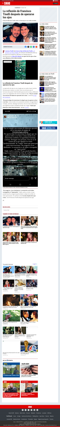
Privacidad (30, 419)
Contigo (19, 416)
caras (11, 382)
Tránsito (51, 419)
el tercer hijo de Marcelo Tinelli (23, 51)
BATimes (49, 413)
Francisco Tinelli (9, 51)
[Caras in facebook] (25, 410)
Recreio (47, 416)
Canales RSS (9, 419)
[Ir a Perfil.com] (55, 1)
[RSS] (34, 410)
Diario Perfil (11, 413)
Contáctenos (24, 419)
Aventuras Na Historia (26, 416)
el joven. (27, 107)
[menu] (3, 3)
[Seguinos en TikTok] (31, 410)
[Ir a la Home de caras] (7, 4)
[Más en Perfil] (10, 360)
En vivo (56, 3)
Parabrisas (38, 413)
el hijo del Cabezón (16, 56)
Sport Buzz (42, 416)
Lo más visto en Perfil (47, 74)
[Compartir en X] (28, 47)
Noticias (17, 413)
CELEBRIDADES (17, 7)
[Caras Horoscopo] (48, 129)
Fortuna (28, 413)
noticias (11, 364)
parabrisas (29, 382)
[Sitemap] (37, 410)
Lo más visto (44, 24)
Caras (14, 416)
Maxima (51, 416)
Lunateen (44, 413)
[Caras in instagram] (23, 410)
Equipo (35, 419)
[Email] (36, 47)
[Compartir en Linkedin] (34, 47)
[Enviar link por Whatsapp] (31, 47)
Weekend (33, 413)
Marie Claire (22, 413)
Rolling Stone (35, 416)
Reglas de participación (43, 419)
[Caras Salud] (48, 123)
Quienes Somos (16, 419)
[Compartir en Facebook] (25, 47)
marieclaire (29, 364)
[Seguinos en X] (28, 410)
